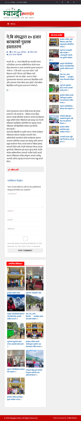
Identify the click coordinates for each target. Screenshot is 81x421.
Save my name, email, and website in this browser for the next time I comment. (25, 245)
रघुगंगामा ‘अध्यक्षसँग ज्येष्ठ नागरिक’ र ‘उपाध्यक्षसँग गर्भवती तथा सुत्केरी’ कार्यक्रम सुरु (60, 55)
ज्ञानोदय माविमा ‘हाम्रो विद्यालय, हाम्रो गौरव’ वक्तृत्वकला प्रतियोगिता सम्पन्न (67, 43)
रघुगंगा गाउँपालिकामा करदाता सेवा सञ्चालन (66, 107)
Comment (12, 193)
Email (10, 219)
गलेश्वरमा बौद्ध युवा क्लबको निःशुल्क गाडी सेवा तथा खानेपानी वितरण (34, 372)
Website (11, 228)
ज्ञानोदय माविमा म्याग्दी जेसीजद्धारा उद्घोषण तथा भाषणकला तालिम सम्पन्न (33, 344)
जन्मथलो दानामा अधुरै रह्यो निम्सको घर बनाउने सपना (67, 139)
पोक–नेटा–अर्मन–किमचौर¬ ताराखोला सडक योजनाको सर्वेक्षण (34, 316)
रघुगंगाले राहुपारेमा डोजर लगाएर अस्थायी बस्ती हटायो (15, 343)
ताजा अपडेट (57, 35)
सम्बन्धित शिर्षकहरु (15, 263)
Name (11, 210)
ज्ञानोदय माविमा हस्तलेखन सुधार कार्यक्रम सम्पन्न (15, 398)
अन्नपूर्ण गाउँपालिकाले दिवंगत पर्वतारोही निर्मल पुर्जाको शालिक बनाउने (15, 316)
